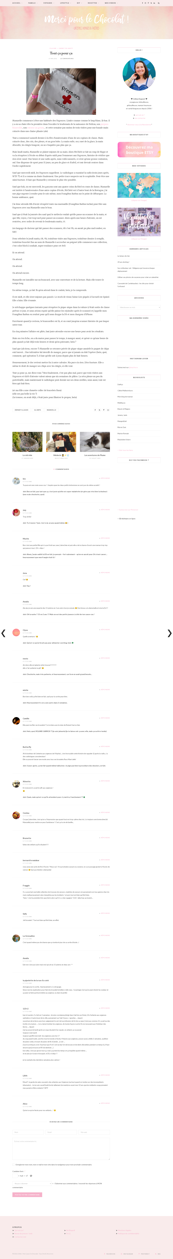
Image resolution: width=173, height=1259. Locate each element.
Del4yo (120, 384)
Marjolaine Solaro (124, 440)
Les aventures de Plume (94, 455)
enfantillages (21, 410)
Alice (25, 1104)
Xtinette (27, 781)
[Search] (159, 3)
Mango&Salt (122, 421)
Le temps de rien (124, 256)
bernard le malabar (31, 860)
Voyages (47, 3)
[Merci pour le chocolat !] (86, 22)
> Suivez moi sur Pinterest (128, 510)
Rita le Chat (122, 427)
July (24, 510)
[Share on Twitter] (99, 410)
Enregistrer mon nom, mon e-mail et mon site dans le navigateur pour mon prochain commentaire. (54, 1165)
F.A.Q (68, 1233)
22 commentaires (67, 58)
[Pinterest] (104, 410)
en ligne (127, 518)
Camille (26, 718)
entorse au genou (35, 128)
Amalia (26, 601)
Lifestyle (64, 3)
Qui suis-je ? (19, 1230)
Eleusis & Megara (124, 409)
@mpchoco (133, 367)
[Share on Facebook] (95, 410)
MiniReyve (121, 403)
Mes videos (110, 3)
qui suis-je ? (140, 115)
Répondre (105, 478)
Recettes (92, 3)
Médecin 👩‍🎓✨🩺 (61, 455)
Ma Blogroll (70, 1230)
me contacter (140, 118)
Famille (32, 3)
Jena (25, 573)
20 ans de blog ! (123, 262)
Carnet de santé (66, 48)
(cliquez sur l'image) (139, 200)
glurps (37, 410)
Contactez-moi (20, 1237)
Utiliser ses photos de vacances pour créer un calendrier (138, 277)
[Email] (108, 410)
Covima (26, 813)
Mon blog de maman (125, 397)
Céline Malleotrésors (125, 391)
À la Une (53, 48)
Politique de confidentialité (128, 1233)
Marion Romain (123, 434)
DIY (78, 3)
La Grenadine (29, 936)
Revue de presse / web (23, 1233)
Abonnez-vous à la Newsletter (139, 124)
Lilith (25, 1075)
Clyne (25, 630)
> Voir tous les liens (125, 450)
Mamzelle (51, 410)
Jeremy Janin (122, 415)
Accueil (16, 3)
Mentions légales (124, 1230)
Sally (25, 914)
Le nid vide (27, 455)
